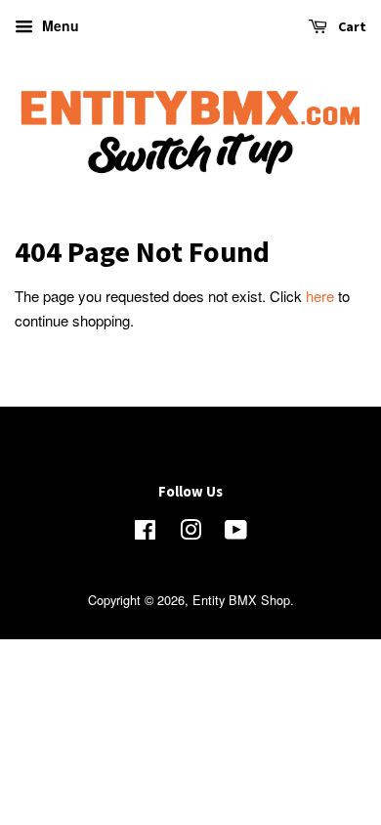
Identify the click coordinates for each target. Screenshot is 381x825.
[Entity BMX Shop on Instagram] (190, 533)
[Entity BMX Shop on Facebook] (145, 533)
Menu (58, 25)
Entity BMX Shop (241, 599)
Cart (350, 26)
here (320, 295)
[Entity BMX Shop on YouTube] (236, 533)
